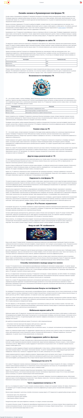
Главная (41, 2)
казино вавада (62, 27)
